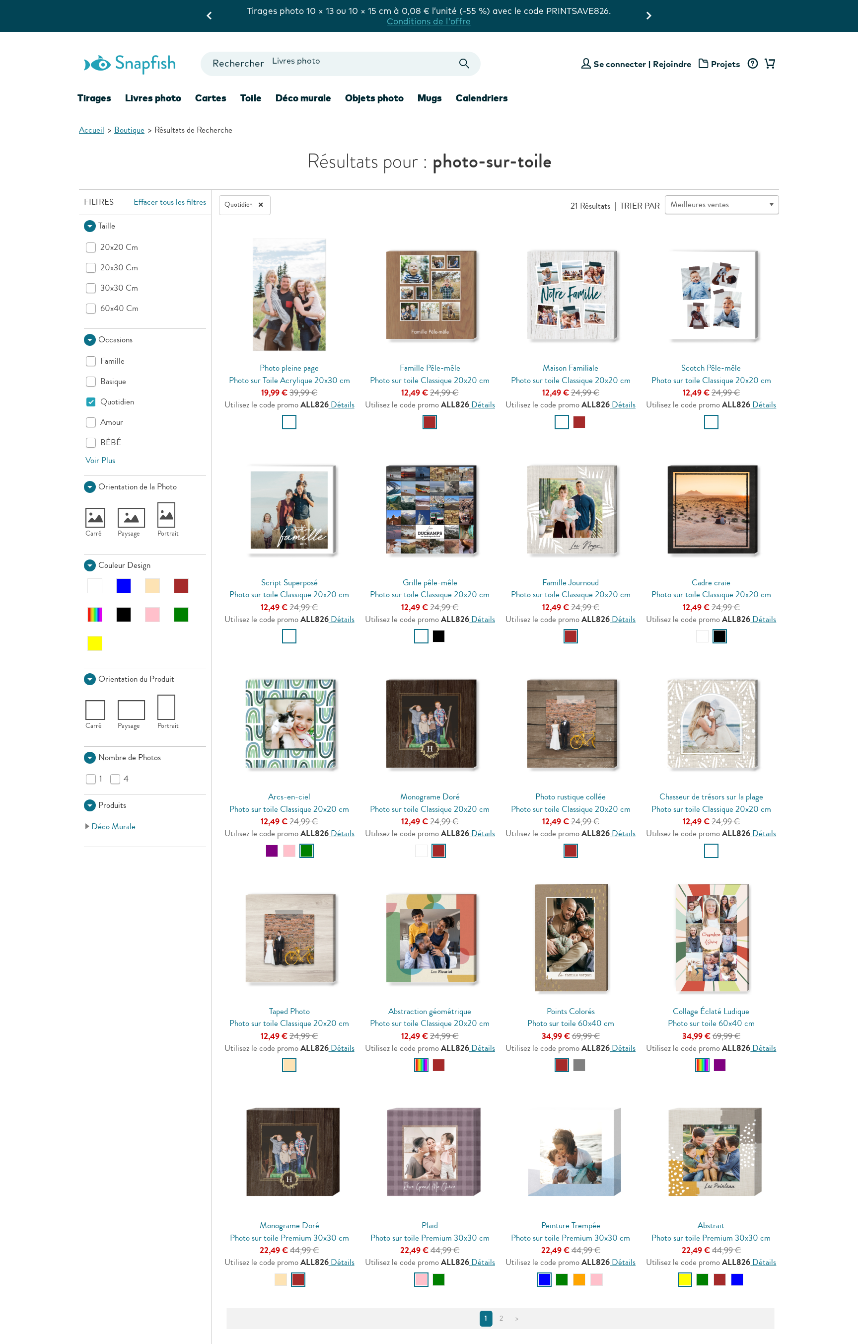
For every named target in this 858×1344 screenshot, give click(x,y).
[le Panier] (768, 64)
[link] (145, 826)
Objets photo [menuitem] (374, 98)
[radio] (289, 422)
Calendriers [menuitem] (482, 98)
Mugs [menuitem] (430, 98)
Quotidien (239, 205)
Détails (342, 404)
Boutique (129, 130)
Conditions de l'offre (429, 21)
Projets (725, 64)
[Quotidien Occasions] (261, 205)
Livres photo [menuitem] (153, 98)
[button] (145, 226)
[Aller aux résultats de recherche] (464, 64)
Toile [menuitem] (251, 98)
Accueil (91, 130)
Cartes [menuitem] (210, 98)
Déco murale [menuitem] (303, 98)
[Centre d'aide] (752, 64)
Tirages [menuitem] (94, 98)
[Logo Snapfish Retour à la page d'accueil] (129, 64)
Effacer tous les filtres (170, 202)
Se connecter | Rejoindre (642, 64)
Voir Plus (100, 460)
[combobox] (340, 64)
